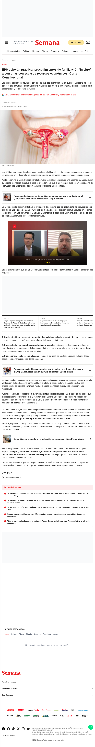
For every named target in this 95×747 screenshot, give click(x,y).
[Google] (3, 728)
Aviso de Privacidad (11, 735)
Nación (13, 60)
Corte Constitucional (11, 478)
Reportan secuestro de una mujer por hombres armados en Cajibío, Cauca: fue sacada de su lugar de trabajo (54, 323)
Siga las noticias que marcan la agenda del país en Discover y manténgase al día (40, 95)
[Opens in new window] (8, 728)
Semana (5, 60)
